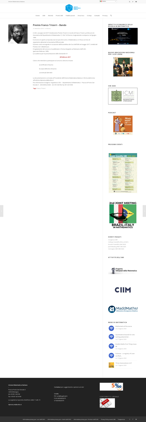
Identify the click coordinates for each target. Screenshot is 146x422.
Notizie (48, 28)
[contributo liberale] (107, 407)
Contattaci (57, 387)
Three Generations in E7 (123, 363)
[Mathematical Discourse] (111, 330)
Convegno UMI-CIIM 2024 (116, 249)
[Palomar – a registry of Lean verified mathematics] (111, 358)
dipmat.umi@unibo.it (15, 404)
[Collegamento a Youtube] (136, 1)
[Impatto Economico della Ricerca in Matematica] (123, 44)
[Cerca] (110, 15)
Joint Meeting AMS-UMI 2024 (117, 247)
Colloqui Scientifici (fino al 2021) (118, 242)
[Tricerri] (18, 34)
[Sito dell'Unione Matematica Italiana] (73, 8)
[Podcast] (123, 125)
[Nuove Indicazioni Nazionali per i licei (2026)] (123, 67)
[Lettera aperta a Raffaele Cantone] (144, 211)
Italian (104, 1)
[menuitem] (37, 15)
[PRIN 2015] (1, 211)
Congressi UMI (112, 240)
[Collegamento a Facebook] (132, 1)
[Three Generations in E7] (111, 367)
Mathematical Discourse (123, 326)
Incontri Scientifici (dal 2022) (117, 244)
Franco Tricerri (41, 88)
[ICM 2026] (123, 104)
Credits (56, 394)
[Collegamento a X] (129, 1)
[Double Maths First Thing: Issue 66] (111, 348)
